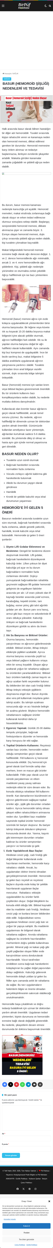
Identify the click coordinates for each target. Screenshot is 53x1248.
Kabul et (26, 1226)
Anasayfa (7, 74)
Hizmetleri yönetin (10, 1219)
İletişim (44, 1179)
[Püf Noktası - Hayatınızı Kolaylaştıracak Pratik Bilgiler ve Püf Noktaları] (26, 5)
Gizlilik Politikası (31, 1245)
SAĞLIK (15, 74)
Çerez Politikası (20, 1245)
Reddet (26, 1233)
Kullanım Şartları (35, 1179)
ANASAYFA (10, 1179)
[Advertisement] (26, 41)
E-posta (5, 1144)
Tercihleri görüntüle (26, 1239)
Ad (3, 1134)
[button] (49, 1201)
